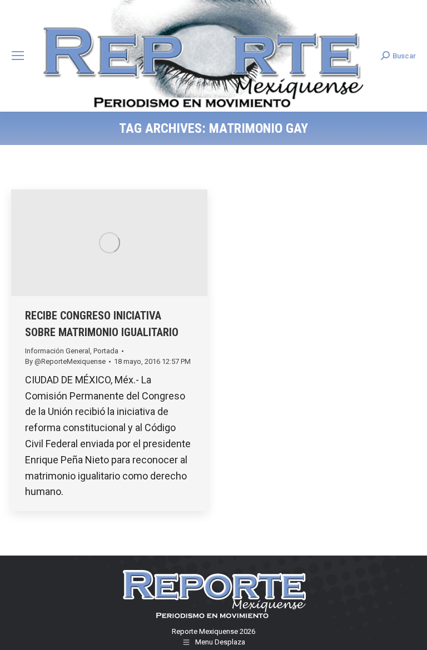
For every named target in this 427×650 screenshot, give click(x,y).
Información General (57, 351)
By (65, 361)
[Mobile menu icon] (17, 55)
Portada (105, 351)
